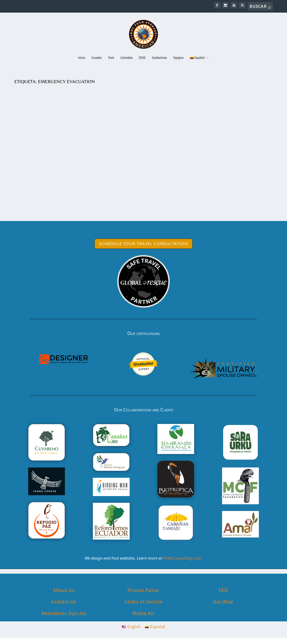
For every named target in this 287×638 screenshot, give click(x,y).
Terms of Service (143, 601)
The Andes (82, 184)
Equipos (178, 58)
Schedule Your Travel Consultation (143, 243)
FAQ (223, 590)
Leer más (31, 201)
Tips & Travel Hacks (101, 184)
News (71, 184)
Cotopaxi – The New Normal (52, 178)
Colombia (126, 58)
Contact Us (63, 601)
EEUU (142, 58)
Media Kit (143, 613)
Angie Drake (30, 184)
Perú (111, 58)
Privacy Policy (143, 590)
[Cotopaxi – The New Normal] (140, 130)
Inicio (81, 58)
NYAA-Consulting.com (182, 558)
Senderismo (159, 58)
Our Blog (223, 601)
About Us (63, 590)
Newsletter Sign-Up (63, 613)
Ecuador (97, 58)
